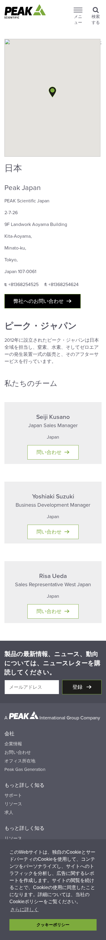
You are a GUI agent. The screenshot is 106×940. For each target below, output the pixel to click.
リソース (13, 804)
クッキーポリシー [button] (53, 924)
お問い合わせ (17, 752)
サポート (13, 795)
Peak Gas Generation (24, 769)
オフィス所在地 (19, 761)
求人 (8, 812)
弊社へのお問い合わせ (39, 301)
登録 (78, 687)
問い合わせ (49, 452)
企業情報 (13, 743)
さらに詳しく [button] (24, 909)
